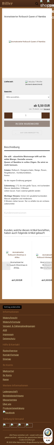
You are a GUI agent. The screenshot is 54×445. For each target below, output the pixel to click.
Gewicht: (8, 92)
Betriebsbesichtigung (13, 395)
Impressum (8, 334)
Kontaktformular (11, 355)
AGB (5, 330)
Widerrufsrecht (10, 317)
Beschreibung (12, 147)
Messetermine (10, 400)
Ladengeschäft (10, 391)
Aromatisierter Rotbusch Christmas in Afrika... (17, 265)
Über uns (7, 404)
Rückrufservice (10, 350)
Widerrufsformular (11, 322)
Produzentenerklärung (13, 408)
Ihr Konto (7, 375)
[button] (8, 115)
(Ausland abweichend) (33, 84)
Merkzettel (8, 371)
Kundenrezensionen (15, 212)
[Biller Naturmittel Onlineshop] (7, 3)
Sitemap (7, 359)
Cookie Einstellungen (27, 440)
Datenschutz (9, 338)
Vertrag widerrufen (12, 307)
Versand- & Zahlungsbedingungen (19, 326)
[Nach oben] (7, 441)
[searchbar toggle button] (36, 3)
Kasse (6, 379)
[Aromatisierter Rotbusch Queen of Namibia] (27, 41)
